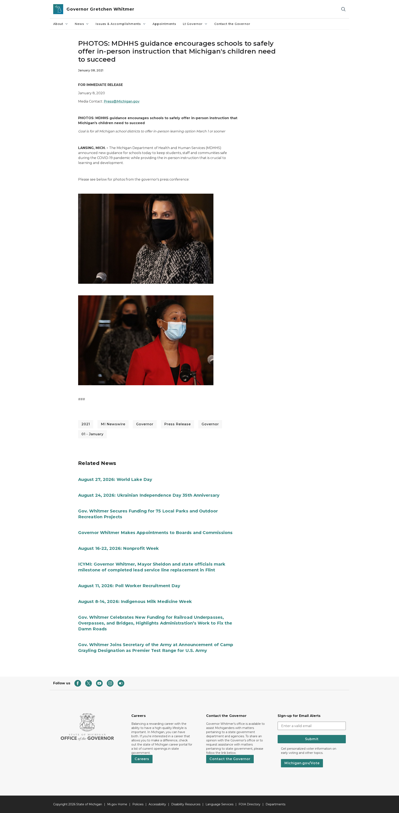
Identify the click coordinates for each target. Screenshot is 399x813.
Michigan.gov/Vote (302, 763)
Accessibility (157, 804)
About (58, 24)
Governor (144, 424)
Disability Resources (185, 804)
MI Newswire (113, 424)
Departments (275, 804)
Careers (142, 759)
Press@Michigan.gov (121, 101)
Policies (137, 804)
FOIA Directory (249, 804)
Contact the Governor (232, 24)
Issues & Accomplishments (118, 24)
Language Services (219, 804)
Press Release (177, 424)
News (79, 24)
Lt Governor (193, 24)
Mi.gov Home (117, 804)
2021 (85, 424)
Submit (312, 739)
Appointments (164, 24)
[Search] (343, 9)
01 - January (92, 434)
